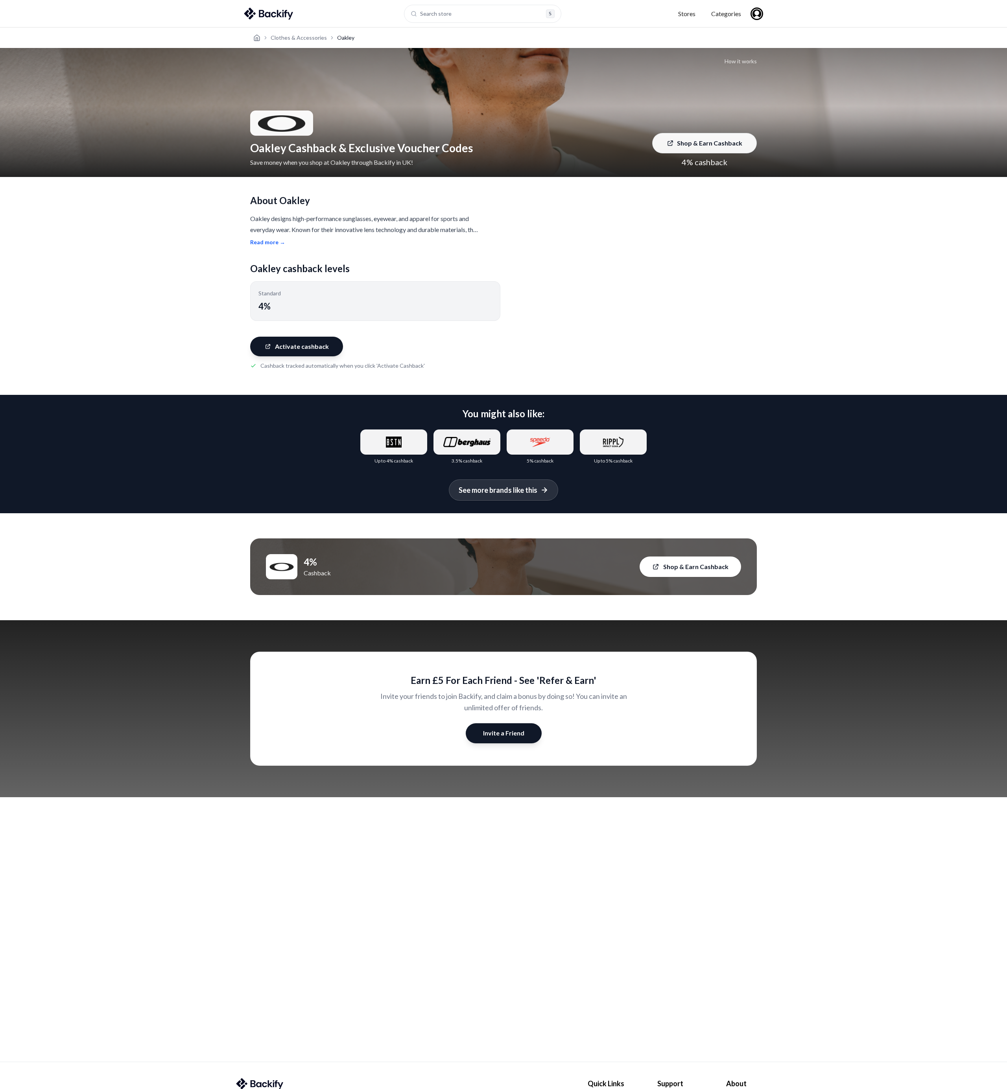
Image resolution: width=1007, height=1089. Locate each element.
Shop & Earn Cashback (709, 143)
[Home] (256, 37)
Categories (726, 13)
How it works (741, 61)
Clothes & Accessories (299, 37)
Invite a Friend (503, 733)
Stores (686, 13)
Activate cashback (302, 346)
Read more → (267, 242)
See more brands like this (498, 490)
